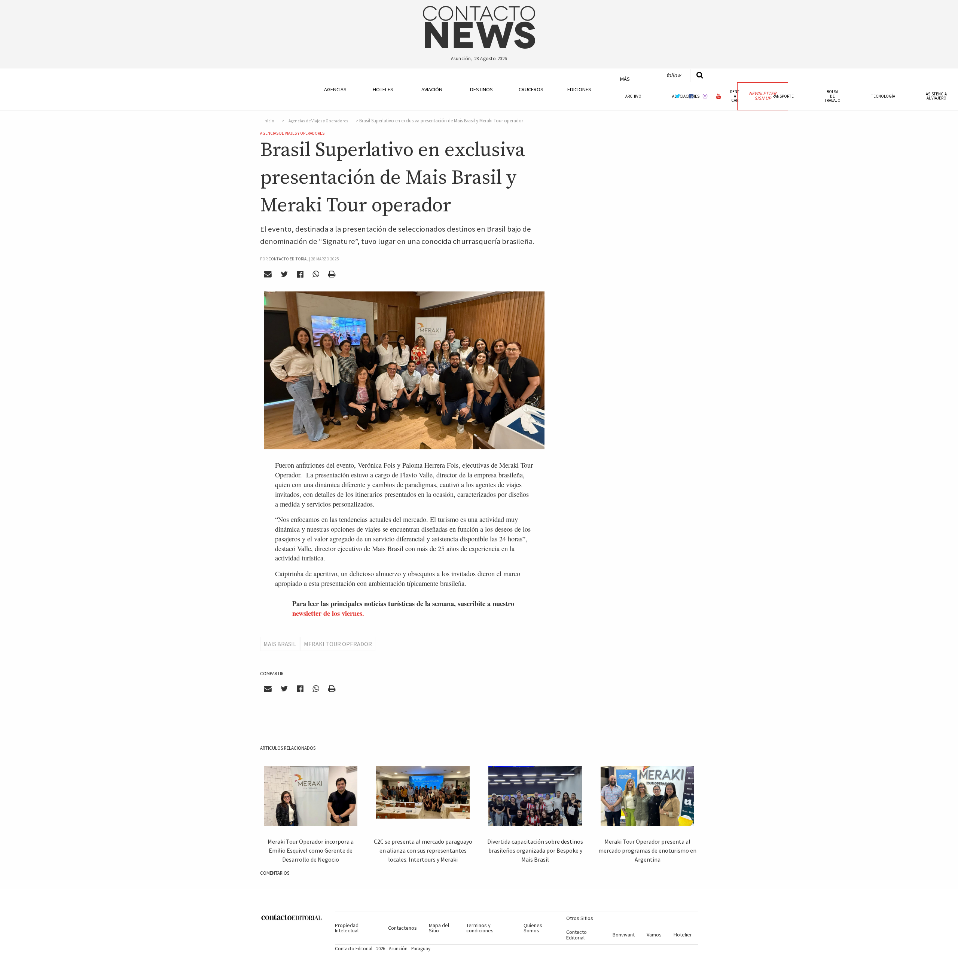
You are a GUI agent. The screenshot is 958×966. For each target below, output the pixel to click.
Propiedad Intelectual (347, 928)
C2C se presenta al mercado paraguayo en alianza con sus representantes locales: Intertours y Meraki (423, 850)
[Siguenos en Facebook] (691, 96)
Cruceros (531, 89)
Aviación (431, 89)
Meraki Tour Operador (338, 644)
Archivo (633, 96)
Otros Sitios (579, 918)
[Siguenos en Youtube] (719, 96)
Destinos (481, 89)
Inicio (268, 120)
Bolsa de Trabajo (832, 96)
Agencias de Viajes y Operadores (318, 120)
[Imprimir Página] (331, 274)
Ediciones (579, 89)
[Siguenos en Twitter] (677, 96)
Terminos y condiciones (480, 928)
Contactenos (402, 927)
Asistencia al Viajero (936, 96)
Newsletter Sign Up (762, 95)
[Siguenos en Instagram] (705, 96)
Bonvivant (624, 934)
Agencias (335, 89)
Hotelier (683, 934)
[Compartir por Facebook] (300, 274)
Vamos (654, 934)
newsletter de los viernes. (328, 613)
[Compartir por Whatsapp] (315, 274)
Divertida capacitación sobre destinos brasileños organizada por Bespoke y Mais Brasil (535, 850)
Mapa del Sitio (439, 928)
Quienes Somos (533, 928)
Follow (673, 75)
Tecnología (883, 96)
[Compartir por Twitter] (284, 274)
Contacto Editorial (576, 935)
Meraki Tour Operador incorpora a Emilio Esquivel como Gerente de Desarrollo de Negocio (311, 850)
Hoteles (383, 89)
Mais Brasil (279, 644)
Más (625, 79)
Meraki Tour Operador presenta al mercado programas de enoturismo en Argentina (647, 850)
